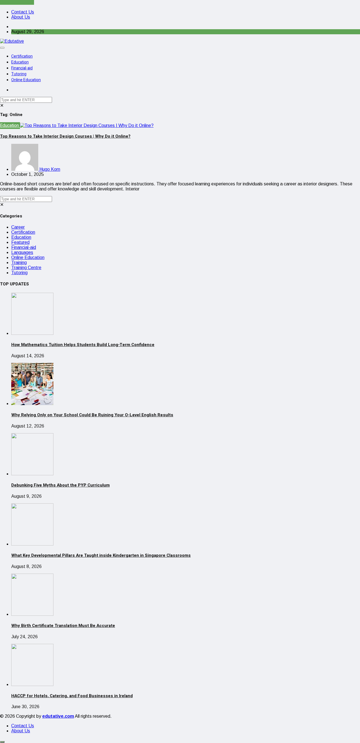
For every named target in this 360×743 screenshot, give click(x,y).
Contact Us (22, 12)
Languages (22, 252)
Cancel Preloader (17, 2)
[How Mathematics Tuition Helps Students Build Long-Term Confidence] (32, 333)
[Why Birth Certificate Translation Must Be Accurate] (32, 614)
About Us (20, 17)
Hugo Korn (49, 169)
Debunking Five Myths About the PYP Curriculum (60, 485)
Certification (22, 56)
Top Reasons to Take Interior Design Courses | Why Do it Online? (65, 136)
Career (18, 227)
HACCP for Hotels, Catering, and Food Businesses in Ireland (72, 696)
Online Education (26, 80)
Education (20, 62)
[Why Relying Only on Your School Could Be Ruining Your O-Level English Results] (32, 403)
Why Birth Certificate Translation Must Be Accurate (63, 625)
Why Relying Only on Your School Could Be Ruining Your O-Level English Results (92, 415)
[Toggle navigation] (2, 48)
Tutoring (18, 74)
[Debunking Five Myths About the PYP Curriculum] (32, 473)
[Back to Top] (2, 742)
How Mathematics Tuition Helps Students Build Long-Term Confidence (82, 345)
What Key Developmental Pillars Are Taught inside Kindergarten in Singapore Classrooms (101, 555)
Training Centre (26, 267)
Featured (20, 242)
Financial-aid (22, 68)
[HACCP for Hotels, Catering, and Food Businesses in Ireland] (32, 684)
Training (19, 262)
